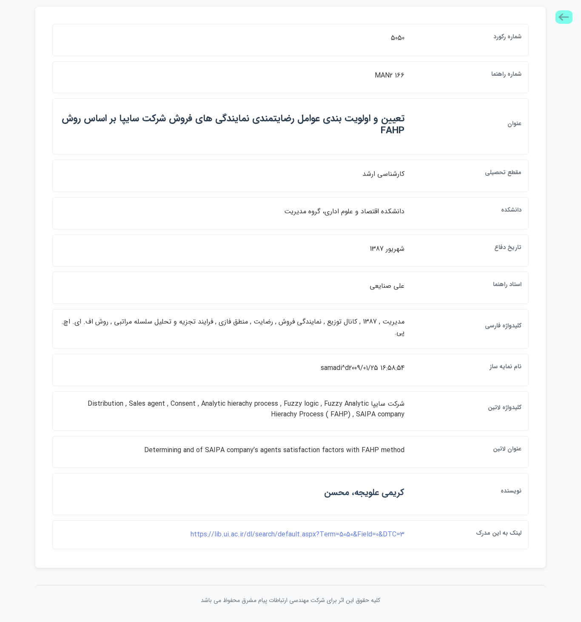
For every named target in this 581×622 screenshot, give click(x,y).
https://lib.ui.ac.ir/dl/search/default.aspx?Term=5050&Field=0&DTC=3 (297, 534)
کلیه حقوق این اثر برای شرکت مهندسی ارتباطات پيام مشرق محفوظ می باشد (290, 600)
